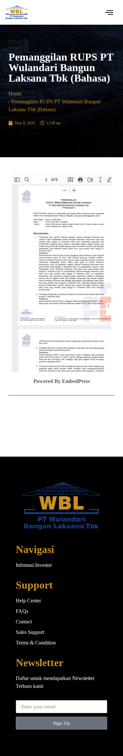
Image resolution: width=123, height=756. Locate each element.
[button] (109, 12)
